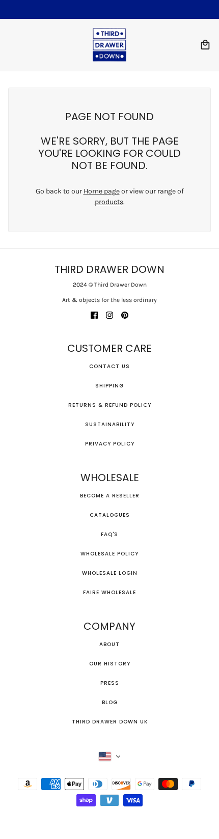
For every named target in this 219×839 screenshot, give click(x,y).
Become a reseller (110, 495)
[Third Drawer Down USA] (109, 45)
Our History (109, 663)
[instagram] (109, 314)
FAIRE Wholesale (109, 592)
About (109, 644)
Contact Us (109, 366)
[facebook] (94, 314)
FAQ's (109, 534)
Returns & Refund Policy (109, 405)
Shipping (109, 385)
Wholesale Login (110, 573)
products (109, 202)
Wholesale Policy (109, 553)
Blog (110, 702)
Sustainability (109, 424)
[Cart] (205, 44)
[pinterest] (124, 314)
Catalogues (110, 515)
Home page (102, 191)
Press (109, 683)
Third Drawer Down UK (110, 721)
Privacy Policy (109, 444)
